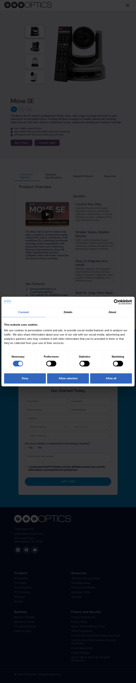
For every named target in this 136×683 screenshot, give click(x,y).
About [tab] (112, 312)
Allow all (111, 378)
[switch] (51, 363)
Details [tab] (68, 312)
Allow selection (68, 378)
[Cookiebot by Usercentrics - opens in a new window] (116, 302)
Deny (25, 378)
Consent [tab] (23, 312)
